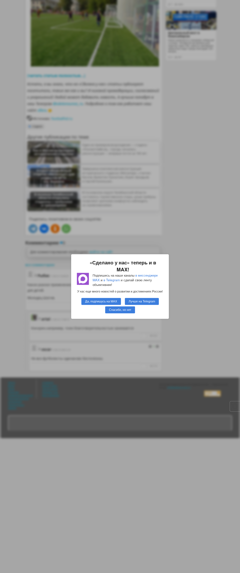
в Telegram (112, 280)
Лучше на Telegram (142, 301)
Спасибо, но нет (120, 309)
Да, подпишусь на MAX (101, 301)
